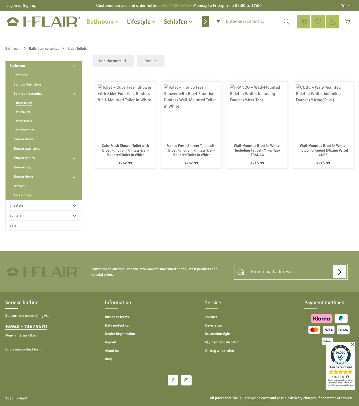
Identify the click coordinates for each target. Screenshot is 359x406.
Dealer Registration (120, 334)
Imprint (110, 342)
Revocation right (217, 334)
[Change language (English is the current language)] (345, 5)
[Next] (205, 21)
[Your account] (332, 21)
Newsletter (213, 325)
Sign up (29, 5)
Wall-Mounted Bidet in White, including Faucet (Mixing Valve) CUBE (323, 150)
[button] (74, 66)
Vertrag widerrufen (219, 350)
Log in (11, 5)
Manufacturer (110, 61)
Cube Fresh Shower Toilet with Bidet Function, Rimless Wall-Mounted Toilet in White (125, 150)
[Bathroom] (103, 21)
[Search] (286, 21)
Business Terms (117, 317)
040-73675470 (175, 5)
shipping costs (258, 398)
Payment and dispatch (222, 342)
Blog (108, 359)
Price (147, 61)
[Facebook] (173, 380)
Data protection (117, 325)
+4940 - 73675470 (26, 326)
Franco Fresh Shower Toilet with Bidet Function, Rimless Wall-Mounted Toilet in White (191, 150)
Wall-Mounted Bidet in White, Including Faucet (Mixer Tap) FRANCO (257, 150)
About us (112, 350)
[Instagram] (186, 380)
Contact (211, 317)
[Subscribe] (339, 271)
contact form (31, 349)
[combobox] (252, 21)
